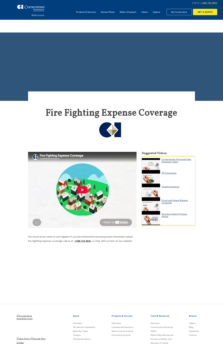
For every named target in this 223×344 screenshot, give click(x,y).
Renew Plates (108, 12)
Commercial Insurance (122, 327)
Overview (77, 323)
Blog (191, 327)
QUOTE (205, 12)
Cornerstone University (161, 327)
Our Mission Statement (84, 327)
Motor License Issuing (122, 331)
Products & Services (86, 12)
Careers (77, 335)
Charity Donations (82, 339)
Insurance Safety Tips (161, 339)
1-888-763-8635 (209, 3)
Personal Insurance (121, 335)
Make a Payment (128, 12)
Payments (194, 331)
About (76, 316)
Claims (144, 12)
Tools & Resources (159, 316)
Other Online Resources (162, 335)
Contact (193, 335)
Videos (192, 323)
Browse (193, 316)
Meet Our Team (80, 331)
